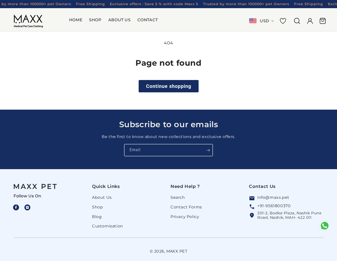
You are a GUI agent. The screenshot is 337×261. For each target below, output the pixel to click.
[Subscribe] (208, 150)
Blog (97, 216)
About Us (102, 197)
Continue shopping (168, 86)
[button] (77, 20)
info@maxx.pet (273, 197)
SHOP (95, 20)
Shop (97, 207)
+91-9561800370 (274, 205)
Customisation (107, 226)
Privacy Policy (184, 216)
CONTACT (147, 20)
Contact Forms (186, 207)
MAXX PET (176, 251)
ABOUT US (119, 20)
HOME (75, 20)
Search (177, 197)
